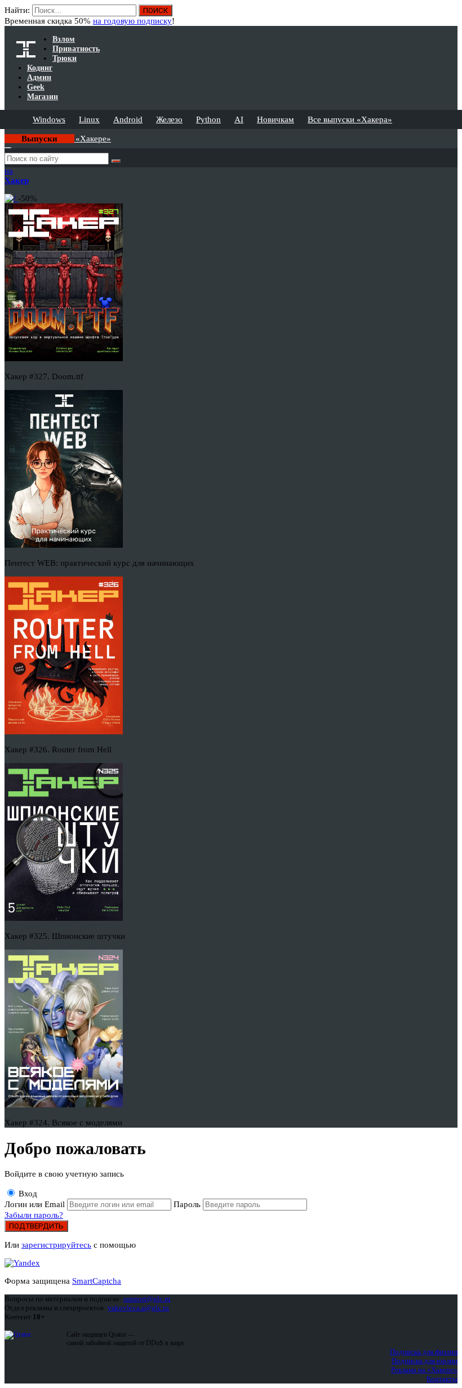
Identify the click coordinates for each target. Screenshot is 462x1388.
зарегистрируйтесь (56, 1244)
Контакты (442, 1378)
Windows (49, 119)
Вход (26, 1193)
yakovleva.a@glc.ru (138, 1307)
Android (128, 119)
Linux (89, 119)
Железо (169, 119)
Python (208, 119)
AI (238, 119)
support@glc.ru (147, 1298)
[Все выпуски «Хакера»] (6, 133)
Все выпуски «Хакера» (350, 119)
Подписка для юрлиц (424, 1360)
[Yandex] (22, 1262)
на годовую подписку (132, 20)
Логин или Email (36, 1204)
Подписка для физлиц (423, 1351)
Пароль (188, 1204)
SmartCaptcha (96, 1280)
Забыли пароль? (34, 1215)
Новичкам (275, 119)
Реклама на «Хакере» (424, 1369)
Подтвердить (36, 1226)
